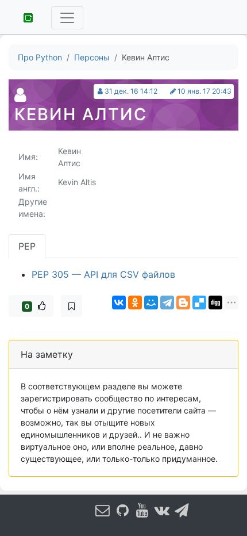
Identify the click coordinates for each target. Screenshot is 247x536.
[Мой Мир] (151, 302)
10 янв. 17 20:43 (204, 91)
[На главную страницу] (24, 17)
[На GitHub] (123, 510)
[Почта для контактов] (103, 510)
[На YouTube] (142, 510)
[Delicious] (199, 302)
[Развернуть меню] (67, 17)
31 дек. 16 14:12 (131, 91)
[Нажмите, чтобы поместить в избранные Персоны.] (71, 306)
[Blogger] (183, 302)
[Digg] (215, 302)
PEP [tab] (27, 246)
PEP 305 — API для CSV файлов (103, 274)
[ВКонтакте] (119, 302)
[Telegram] (167, 302)
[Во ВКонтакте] (162, 510)
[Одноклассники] (135, 302)
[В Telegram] (182, 510)
